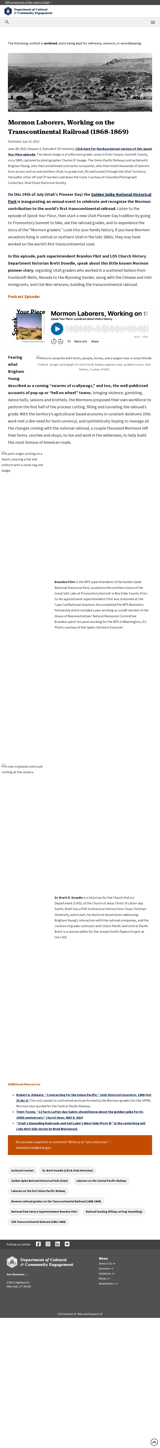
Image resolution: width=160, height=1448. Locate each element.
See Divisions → (17, 1274)
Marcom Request (90, 1314)
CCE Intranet (67, 1314)
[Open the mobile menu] (153, 22)
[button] (12, 1297)
